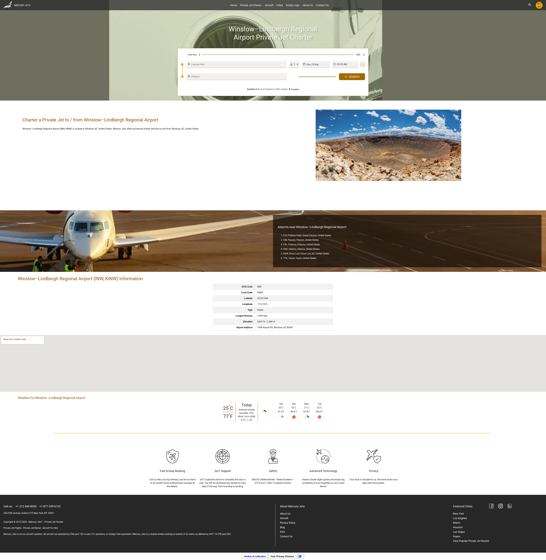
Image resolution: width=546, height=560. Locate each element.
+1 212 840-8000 (26, 506)
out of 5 (267, 89)
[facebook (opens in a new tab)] (491, 506)
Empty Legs (292, 5)
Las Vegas (459, 531)
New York (458, 513)
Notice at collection (255, 556)
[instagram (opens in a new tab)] (500, 506)
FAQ (282, 531)
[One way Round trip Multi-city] (191, 55)
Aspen (456, 536)
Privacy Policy (287, 522)
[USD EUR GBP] (359, 55)
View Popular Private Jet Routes (471, 540)
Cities (279, 5)
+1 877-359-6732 (50, 506)
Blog (282, 527)
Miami (456, 522)
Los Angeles (460, 518)
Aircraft (269, 5)
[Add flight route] (362, 64)
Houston (458, 527)
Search (354, 76)
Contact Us (322, 5)
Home (233, 5)
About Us (308, 5)
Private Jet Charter (251, 5)
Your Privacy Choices (282, 556)
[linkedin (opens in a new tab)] (509, 506)
